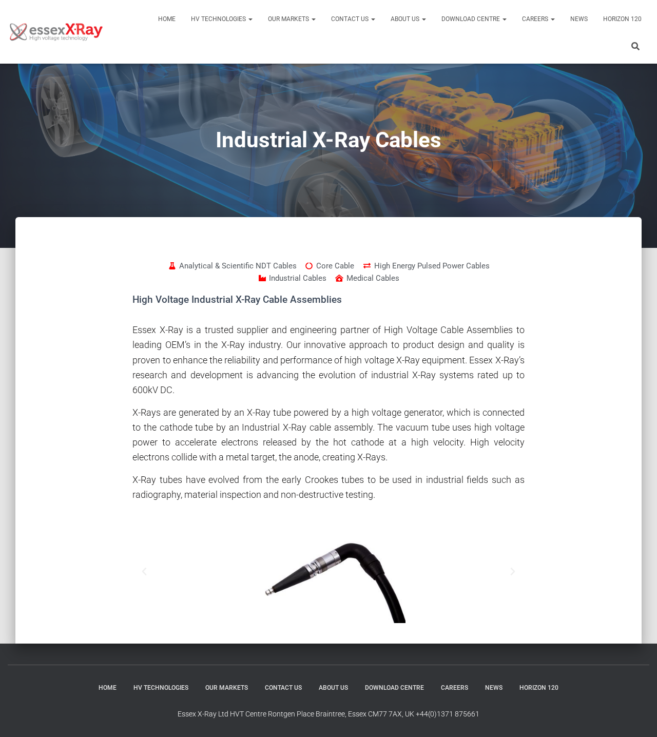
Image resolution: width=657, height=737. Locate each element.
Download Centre (471, 19)
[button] (250, 19)
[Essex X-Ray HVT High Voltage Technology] (56, 32)
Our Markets (289, 19)
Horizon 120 (622, 19)
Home (167, 19)
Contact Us (350, 19)
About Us (406, 19)
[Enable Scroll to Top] (637, 716)
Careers (536, 19)
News (579, 19)
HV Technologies (219, 19)
